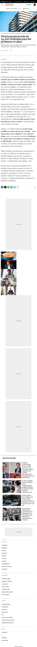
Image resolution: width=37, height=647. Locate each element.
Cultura (4, 558)
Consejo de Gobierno (18, 1)
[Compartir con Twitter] (5, 187)
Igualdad (4, 569)
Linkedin (4, 637)
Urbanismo (29, 55)
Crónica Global (6, 578)
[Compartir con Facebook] (2, 187)
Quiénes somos (6, 604)
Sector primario (34, 1)
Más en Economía (9, 458)
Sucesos (4, 561)
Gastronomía (5, 564)
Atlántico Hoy (6, 589)
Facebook (4, 632)
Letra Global (5, 586)
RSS (3, 615)
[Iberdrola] (26, 8)
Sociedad (4, 553)
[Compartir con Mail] (14, 187)
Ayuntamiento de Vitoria (19, 55)
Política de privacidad (8, 620)
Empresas (4, 548)
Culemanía (5, 584)
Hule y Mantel (6, 594)
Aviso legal (5, 612)
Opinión (4, 556)
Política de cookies (7, 617)
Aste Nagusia (9, 1)
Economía (4, 545)
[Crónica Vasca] (12, 4)
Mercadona (26, 1)
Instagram (5, 640)
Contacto (4, 609)
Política (4, 550)
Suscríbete (5, 607)
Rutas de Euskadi (6, 566)
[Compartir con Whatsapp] (8, 187)
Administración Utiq (8, 623)
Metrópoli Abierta (7, 581)
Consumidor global (7, 592)
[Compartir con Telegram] (11, 187)
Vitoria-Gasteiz (8, 55)
